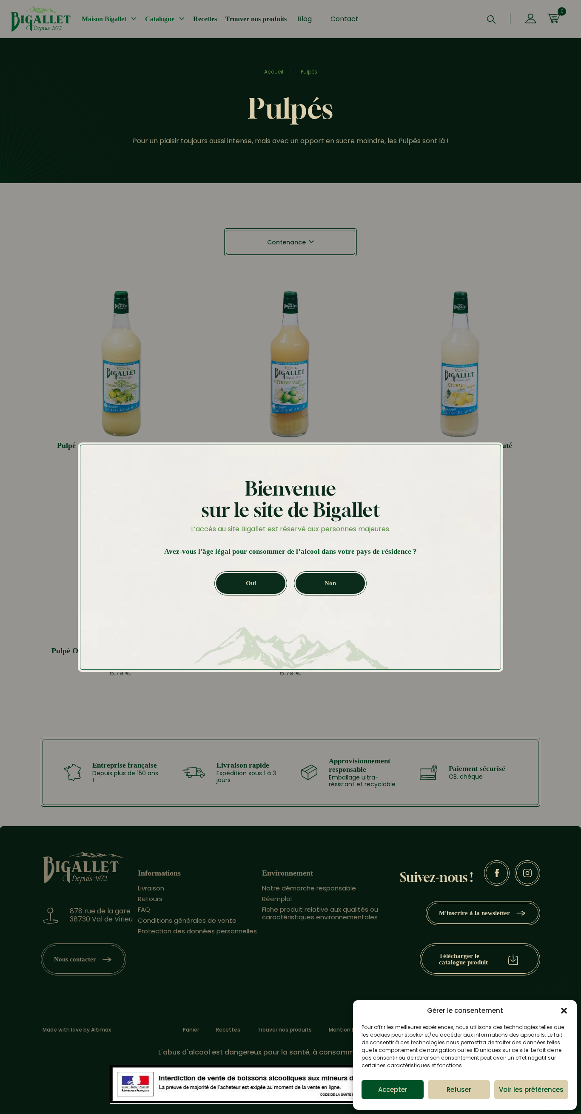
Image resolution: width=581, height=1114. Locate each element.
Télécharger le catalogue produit (463, 959)
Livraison (151, 888)
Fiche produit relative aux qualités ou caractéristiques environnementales (320, 913)
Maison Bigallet (104, 19)
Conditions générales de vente (187, 920)
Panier (191, 1030)
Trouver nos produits (256, 19)
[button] (564, 1010)
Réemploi (277, 898)
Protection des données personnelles (197, 931)
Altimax (101, 1029)
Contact (344, 19)
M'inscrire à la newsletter (474, 913)
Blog (304, 19)
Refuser (459, 1089)
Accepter (392, 1089)
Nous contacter (75, 959)
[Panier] (553, 19)
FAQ (144, 909)
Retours (150, 898)
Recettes (205, 19)
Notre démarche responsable (309, 888)
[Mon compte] (530, 19)
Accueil (273, 71)
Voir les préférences (531, 1089)
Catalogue (159, 19)
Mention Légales (350, 1030)
